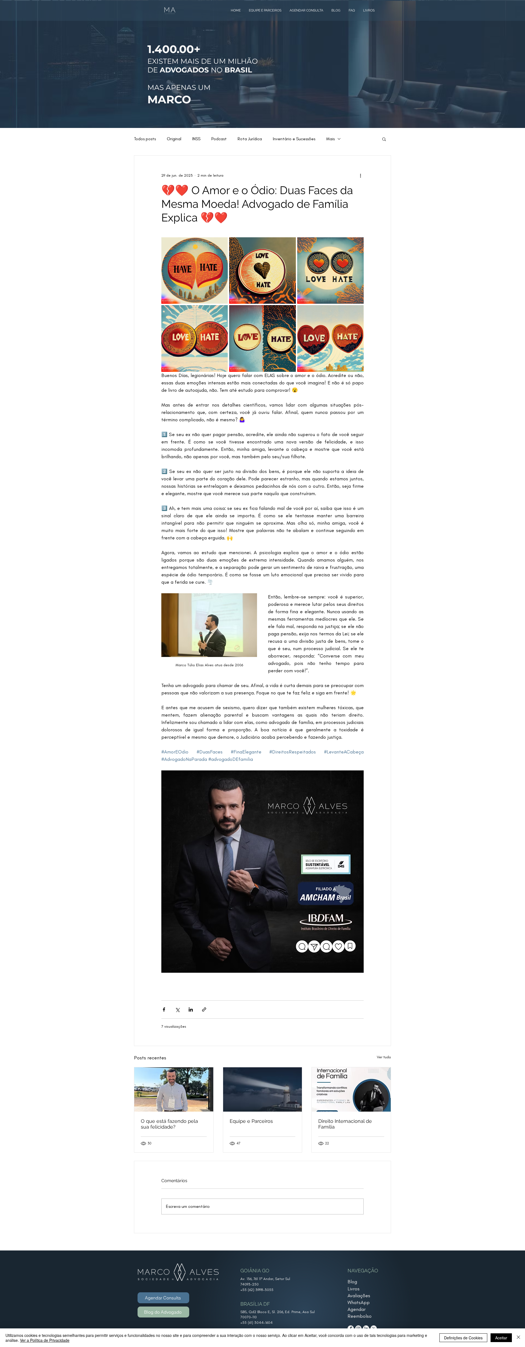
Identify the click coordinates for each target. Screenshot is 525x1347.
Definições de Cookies (463, 1337)
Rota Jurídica (250, 138)
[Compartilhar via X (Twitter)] (177, 1009)
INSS (196, 138)
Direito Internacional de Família (345, 1124)
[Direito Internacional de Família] (351, 1089)
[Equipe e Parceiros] (262, 1089)
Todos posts (145, 138)
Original (174, 138)
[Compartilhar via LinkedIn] (190, 1009)
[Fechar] (518, 1338)
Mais (330, 138)
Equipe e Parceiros (251, 1121)
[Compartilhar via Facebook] (164, 1009)
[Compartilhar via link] (204, 1009)
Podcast (219, 138)
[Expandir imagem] (194, 270)
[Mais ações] (360, 175)
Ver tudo (384, 1057)
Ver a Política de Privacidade (44, 1340)
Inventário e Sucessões (294, 138)
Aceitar (501, 1337)
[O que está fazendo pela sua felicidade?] (173, 1089)
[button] (384, 139)
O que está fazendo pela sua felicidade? (169, 1124)
